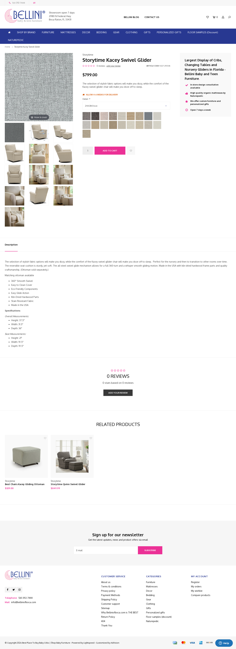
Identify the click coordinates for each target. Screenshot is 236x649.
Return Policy (108, 616)
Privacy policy (108, 590)
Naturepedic (152, 621)
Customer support (110, 603)
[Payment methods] (174, 642)
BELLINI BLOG (131, 17)
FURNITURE (48, 32)
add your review (113, 66)
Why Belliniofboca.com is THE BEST (119, 612)
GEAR (116, 32)
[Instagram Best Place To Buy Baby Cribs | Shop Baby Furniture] (19, 589)
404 (103, 621)
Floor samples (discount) (159, 616)
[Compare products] (34, 3)
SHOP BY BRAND (26, 32)
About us (105, 582)
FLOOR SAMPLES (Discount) (203, 32)
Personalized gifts (155, 612)
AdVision (115, 642)
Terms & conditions (111, 586)
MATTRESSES (68, 32)
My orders (196, 586)
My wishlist (196, 590)
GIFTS (147, 32)
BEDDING (101, 32)
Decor (149, 590)
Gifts (148, 608)
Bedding (150, 595)
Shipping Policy (109, 599)
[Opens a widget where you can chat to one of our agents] (224, 643)
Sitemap (105, 608)
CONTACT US (151, 17)
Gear (148, 599)
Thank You (106, 625)
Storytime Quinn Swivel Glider (68, 484)
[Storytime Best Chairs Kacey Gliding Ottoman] (26, 456)
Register (195, 582)
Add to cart (110, 150)
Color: (86, 99)
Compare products (200, 595)
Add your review (117, 392)
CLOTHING (131, 32)
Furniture (150, 582)
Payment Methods (110, 595)
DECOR (86, 32)
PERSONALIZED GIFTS (169, 32)
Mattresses (152, 586)
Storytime (88, 54)
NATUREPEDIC (16, 40)
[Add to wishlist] (131, 151)
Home (7, 47)
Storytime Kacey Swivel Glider (27, 47)
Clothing (150, 603)
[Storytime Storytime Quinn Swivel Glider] (72, 456)
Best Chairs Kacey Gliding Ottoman (24, 484)
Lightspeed (89, 642)
